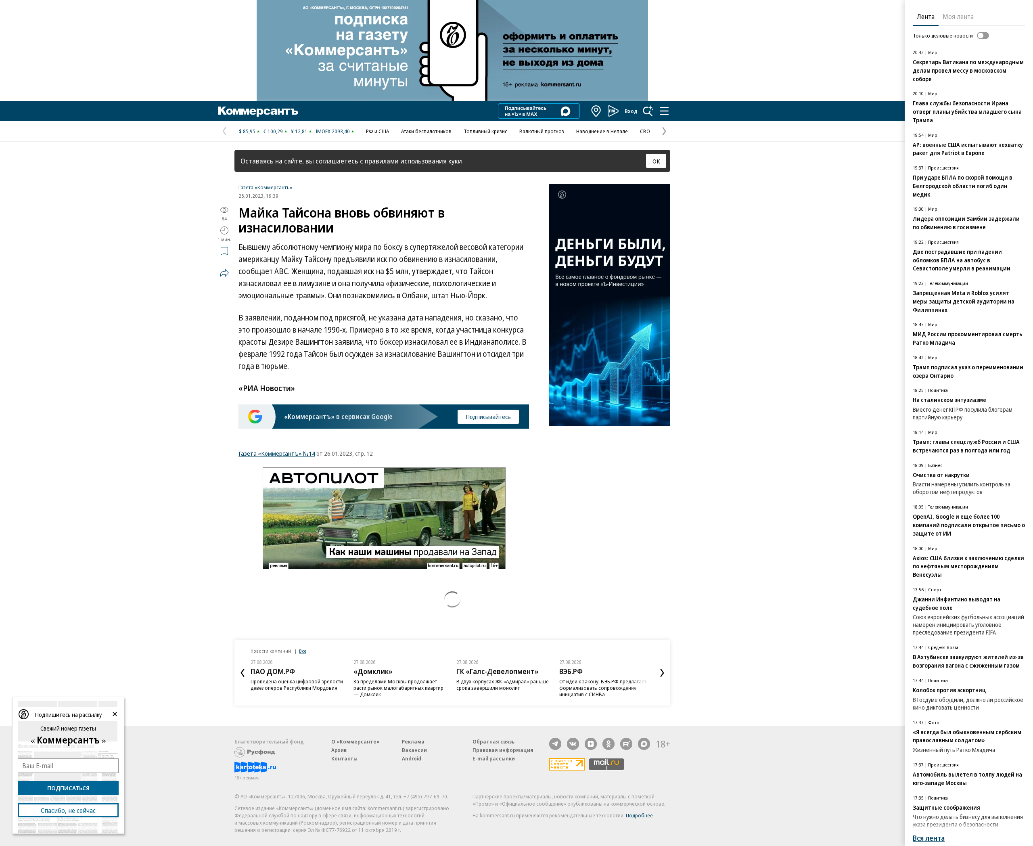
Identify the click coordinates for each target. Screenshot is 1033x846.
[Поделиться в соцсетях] (224, 273)
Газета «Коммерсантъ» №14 (276, 453)
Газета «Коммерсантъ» (265, 187)
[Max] (644, 744)
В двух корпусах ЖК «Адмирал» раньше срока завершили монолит (502, 684)
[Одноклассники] (608, 744)
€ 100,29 (273, 131)
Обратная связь (493, 741)
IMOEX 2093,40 (333, 131)
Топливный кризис (485, 131)
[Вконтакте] (573, 744)
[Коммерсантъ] (258, 111)
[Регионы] (596, 111)
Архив (339, 750)
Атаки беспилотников (426, 131)
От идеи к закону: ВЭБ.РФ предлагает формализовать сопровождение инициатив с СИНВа (602, 688)
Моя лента (958, 16)
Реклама (413, 741)
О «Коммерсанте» (355, 741)
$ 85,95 (247, 131)
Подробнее (639, 815)
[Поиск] (648, 111)
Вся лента (929, 838)
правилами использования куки (413, 160)
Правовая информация (503, 750)
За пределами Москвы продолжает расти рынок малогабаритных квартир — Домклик (398, 688)
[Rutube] (626, 744)
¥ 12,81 (299, 131)
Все (302, 651)
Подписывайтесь (488, 417)
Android (411, 758)
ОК (656, 161)
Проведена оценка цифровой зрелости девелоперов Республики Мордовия (297, 684)
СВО (645, 131)
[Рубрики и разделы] (664, 111)
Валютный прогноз (541, 131)
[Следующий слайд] (662, 673)
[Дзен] (591, 744)
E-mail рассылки (494, 758)
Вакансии (414, 750)
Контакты (344, 758)
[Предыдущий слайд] (242, 673)
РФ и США (377, 131)
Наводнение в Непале (602, 131)
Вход (631, 111)
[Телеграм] (555, 744)
